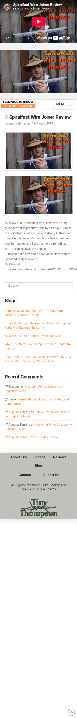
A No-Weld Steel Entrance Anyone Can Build (33, 335)
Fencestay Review (46, 437)
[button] (64, 104)
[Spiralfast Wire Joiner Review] (38, 71)
